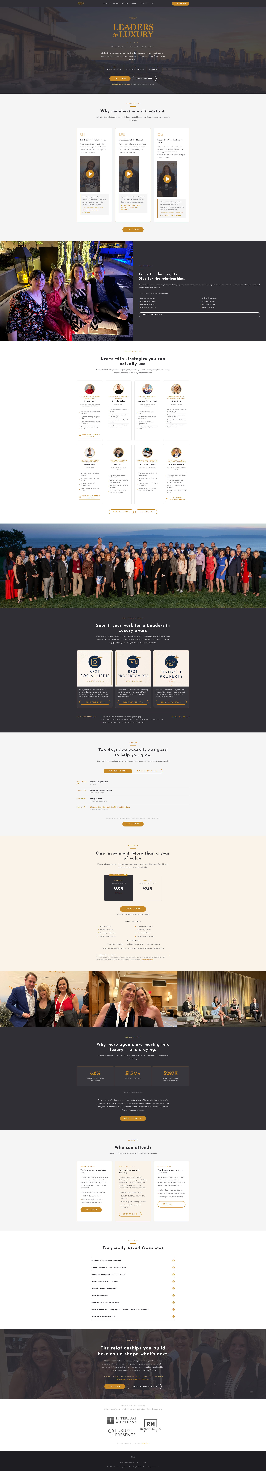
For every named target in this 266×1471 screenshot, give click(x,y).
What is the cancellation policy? (104, 1316)
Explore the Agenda (152, 314)
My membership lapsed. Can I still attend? (108, 1274)
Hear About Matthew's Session (178, 499)
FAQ (152, 3)
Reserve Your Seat (133, 1118)
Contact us (145, 1443)
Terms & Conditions (127, 1462)
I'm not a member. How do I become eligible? (109, 1267)
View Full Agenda (121, 511)
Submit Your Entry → (95, 702)
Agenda (125, 3)
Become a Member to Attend (144, 1386)
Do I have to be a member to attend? (106, 1260)
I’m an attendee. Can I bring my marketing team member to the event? (119, 1309)
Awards (116, 3)
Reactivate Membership (167, 1204)
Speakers (106, 3)
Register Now (181, 3)
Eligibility (144, 3)
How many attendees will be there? (105, 1302)
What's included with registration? (105, 1281)
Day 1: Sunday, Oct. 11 (118, 771)
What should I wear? (99, 1295)
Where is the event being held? (104, 1288)
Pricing (134, 3)
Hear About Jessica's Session (91, 435)
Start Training (130, 1214)
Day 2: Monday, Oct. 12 (147, 771)
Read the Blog (146, 511)
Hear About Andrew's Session (91, 497)
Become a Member (144, 78)
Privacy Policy (141, 1462)
